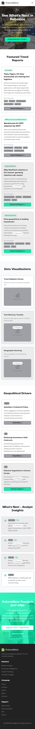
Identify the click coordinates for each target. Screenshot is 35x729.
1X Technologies (21, 101)
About (3, 684)
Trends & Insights (7, 674)
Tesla (6, 101)
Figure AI (12, 101)
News (3, 693)
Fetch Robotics (9, 150)
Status (3, 715)
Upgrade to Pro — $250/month (17, 627)
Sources (4, 696)
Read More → (17, 423)
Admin (3, 690)
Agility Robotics (9, 104)
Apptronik (17, 104)
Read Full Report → (17, 108)
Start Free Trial (17, 634)
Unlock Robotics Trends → (17, 39)
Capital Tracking (7, 671)
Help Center (5, 705)
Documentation (6, 709)
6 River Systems (19, 150)
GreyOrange (18, 147)
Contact (4, 687)
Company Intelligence (9, 668)
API (2, 712)
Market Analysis (7, 665)
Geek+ (25, 147)
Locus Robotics (9, 147)
